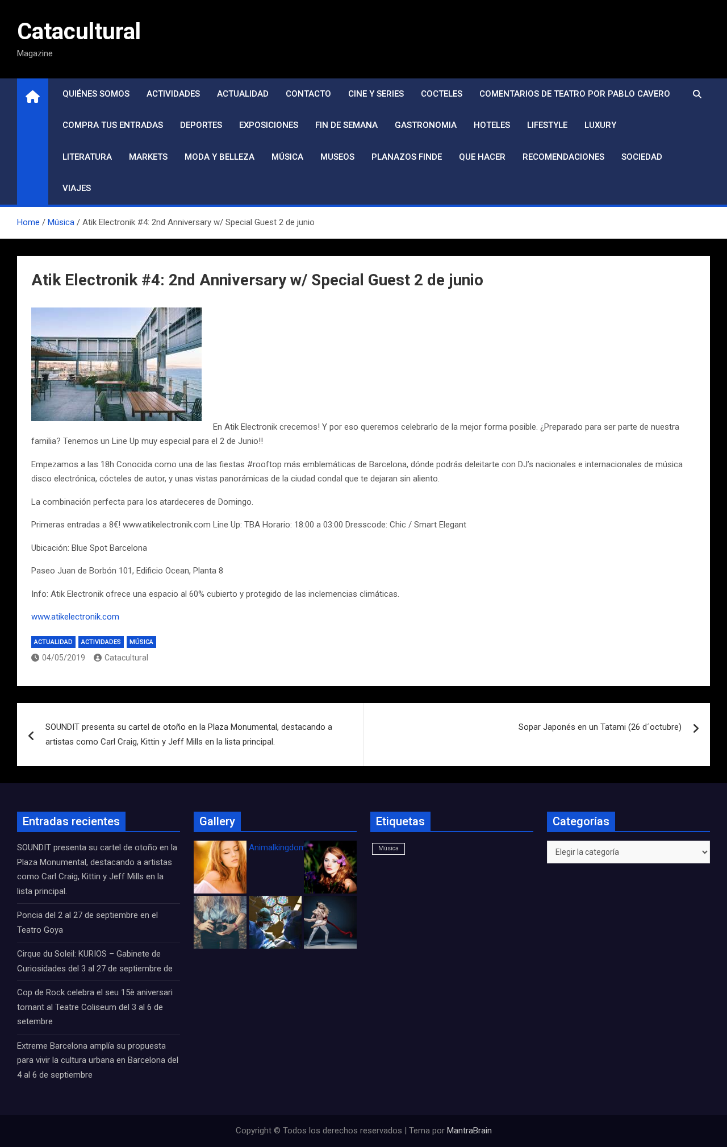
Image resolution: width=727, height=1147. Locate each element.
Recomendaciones (563, 157)
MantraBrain (469, 1130)
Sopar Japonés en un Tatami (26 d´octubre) (600, 727)
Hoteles (492, 125)
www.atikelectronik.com (75, 617)
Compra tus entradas (112, 125)
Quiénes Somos (95, 94)
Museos (337, 157)
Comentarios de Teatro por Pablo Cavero (574, 94)
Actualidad (243, 94)
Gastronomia (426, 125)
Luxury (600, 125)
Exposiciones (268, 125)
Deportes (201, 125)
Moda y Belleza (219, 157)
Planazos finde (406, 157)
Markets (148, 157)
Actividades (173, 94)
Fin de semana (346, 125)
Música (287, 157)
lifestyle (547, 125)
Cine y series (376, 94)
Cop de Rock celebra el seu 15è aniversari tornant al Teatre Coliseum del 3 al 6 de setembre (95, 1007)
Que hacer (482, 157)
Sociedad (641, 157)
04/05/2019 (63, 657)
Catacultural (79, 31)
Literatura (87, 157)
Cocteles (441, 94)
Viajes (76, 188)
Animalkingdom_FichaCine (298, 847)
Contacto (308, 94)
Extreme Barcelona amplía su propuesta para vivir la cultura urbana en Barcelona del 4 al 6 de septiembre (97, 1060)
